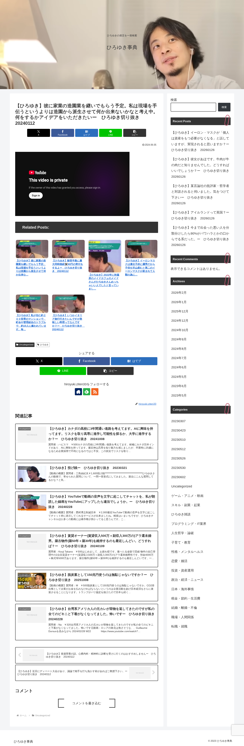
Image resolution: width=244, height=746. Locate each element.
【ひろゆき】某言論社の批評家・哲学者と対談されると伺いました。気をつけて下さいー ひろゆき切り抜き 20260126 (200, 194)
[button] (134, 133)
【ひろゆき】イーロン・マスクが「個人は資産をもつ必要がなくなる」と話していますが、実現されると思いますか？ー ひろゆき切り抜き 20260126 (201, 141)
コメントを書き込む (86, 703)
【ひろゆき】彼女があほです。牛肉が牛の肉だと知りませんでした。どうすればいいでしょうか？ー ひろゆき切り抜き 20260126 (201, 167)
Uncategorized (26, 344)
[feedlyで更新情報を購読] (86, 391)
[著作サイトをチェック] (78, 391)
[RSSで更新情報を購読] (94, 391)
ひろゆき (44, 344)
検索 (174, 100)
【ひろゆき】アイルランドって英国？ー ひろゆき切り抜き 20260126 (201, 215)
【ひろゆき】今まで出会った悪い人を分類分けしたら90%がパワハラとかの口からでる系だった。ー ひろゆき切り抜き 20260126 (201, 236)
